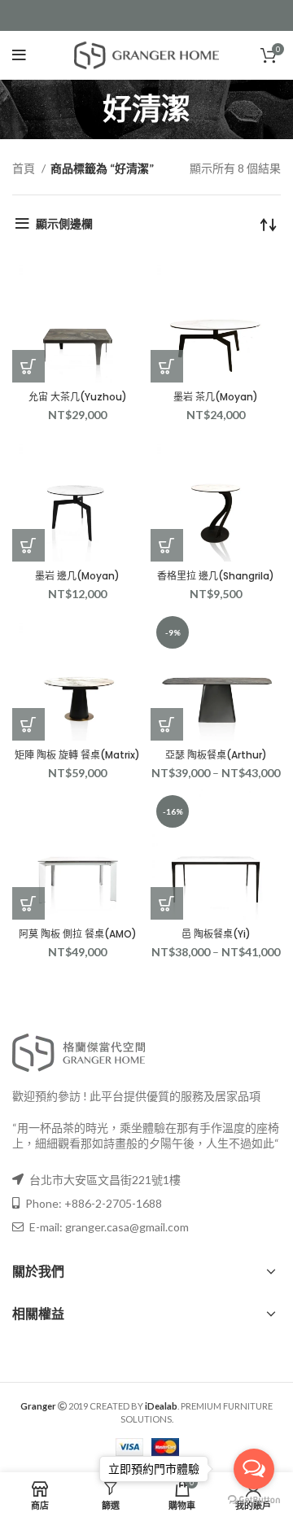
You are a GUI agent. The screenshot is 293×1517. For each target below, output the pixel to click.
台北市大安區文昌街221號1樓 (105, 1180)
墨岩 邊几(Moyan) (77, 576)
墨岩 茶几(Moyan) (215, 397)
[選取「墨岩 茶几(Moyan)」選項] (167, 366)
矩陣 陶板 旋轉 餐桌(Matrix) (77, 755)
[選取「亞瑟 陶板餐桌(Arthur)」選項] (167, 724)
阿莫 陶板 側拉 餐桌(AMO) (78, 934)
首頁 (24, 168)
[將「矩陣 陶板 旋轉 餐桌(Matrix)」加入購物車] (28, 724)
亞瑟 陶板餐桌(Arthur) (216, 755)
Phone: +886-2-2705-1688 (92, 1203)
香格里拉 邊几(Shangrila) (215, 576)
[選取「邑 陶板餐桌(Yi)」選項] (167, 903)
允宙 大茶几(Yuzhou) (77, 397)
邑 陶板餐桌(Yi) (216, 934)
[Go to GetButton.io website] (254, 1500)
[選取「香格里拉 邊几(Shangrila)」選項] (167, 545)
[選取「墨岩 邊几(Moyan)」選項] (28, 545)
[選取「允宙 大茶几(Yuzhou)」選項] (28, 366)
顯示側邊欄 (64, 223)
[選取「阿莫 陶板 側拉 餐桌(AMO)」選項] (28, 903)
